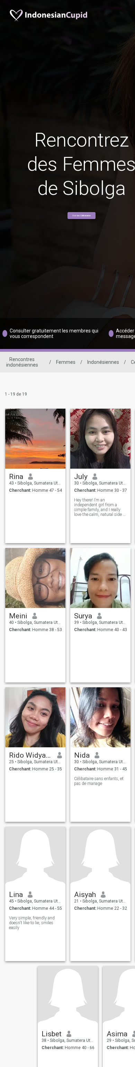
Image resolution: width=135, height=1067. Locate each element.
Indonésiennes (103, 362)
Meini (18, 616)
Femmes (65, 362)
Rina (16, 476)
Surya (83, 616)
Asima (117, 1034)
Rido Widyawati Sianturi (30, 755)
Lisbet (52, 1034)
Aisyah (85, 894)
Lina (16, 894)
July (81, 476)
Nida (82, 755)
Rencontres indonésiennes (22, 362)
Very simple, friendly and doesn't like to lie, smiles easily (32, 923)
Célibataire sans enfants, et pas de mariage (99, 781)
